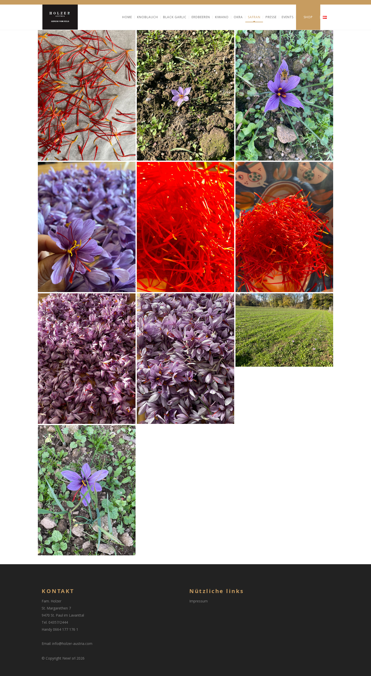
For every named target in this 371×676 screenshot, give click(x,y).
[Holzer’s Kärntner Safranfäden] (87, 95)
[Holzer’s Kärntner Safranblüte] (185, 95)
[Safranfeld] (284, 330)
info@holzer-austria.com (72, 643)
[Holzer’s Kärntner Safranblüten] (87, 227)
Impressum (198, 601)
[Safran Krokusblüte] (87, 490)
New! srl (68, 658)
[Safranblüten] (185, 358)
